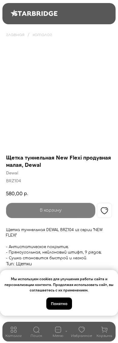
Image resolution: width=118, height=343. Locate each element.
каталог (42, 34)
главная (15, 34)
